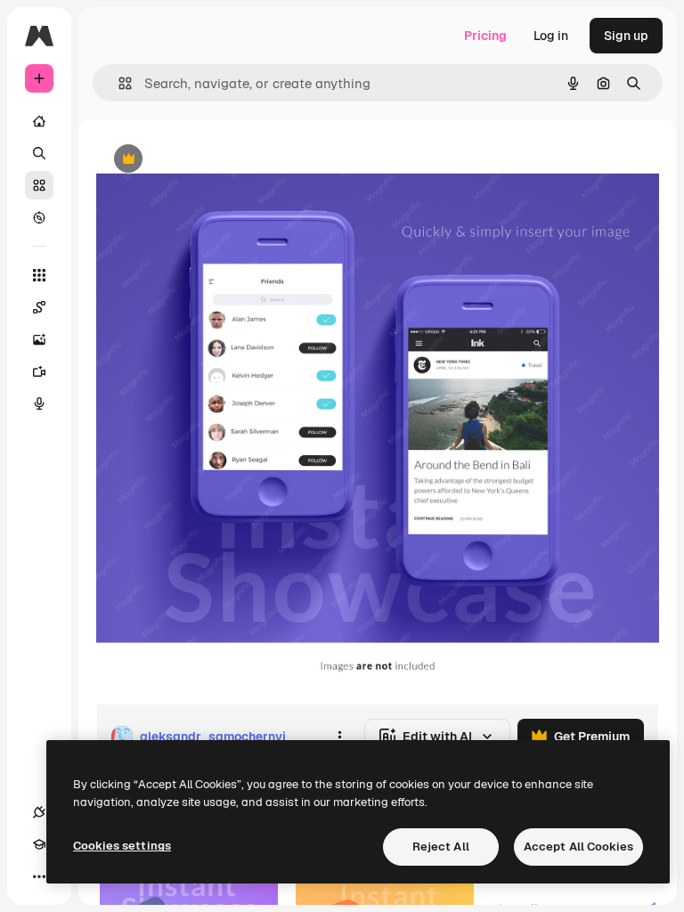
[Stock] (39, 185)
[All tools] (39, 275)
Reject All (440, 846)
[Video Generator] (39, 371)
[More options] (339, 736)
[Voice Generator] (39, 403)
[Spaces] (39, 307)
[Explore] (39, 217)
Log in (550, 36)
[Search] (39, 153)
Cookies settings (122, 845)
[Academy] (39, 844)
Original (210, 159)
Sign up (626, 36)
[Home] (39, 121)
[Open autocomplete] (118, 83)
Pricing (485, 36)
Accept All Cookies (578, 846)
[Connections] (39, 812)
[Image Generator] (39, 339)
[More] (39, 876)
